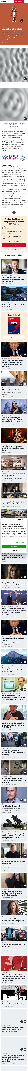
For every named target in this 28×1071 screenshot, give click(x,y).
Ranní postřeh (6, 553)
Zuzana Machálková (6, 368)
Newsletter (6, 387)
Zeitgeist (9, 693)
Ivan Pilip (4, 812)
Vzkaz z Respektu (11, 387)
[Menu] (26, 2)
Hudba (3, 444)
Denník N (9, 784)
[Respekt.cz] (3, 1)
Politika (3, 500)
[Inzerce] (14, 158)
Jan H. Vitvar (4, 982)
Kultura (3, 26)
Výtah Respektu (11, 358)
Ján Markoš (4, 784)
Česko (3, 721)
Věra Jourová (4, 561)
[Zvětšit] (14, 65)
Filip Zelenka (4, 480)
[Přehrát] (21, 271)
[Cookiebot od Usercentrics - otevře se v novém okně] (17, 520)
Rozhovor (4, 748)
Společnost (4, 302)
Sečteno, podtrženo (12, 471)
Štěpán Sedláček (5, 701)
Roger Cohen (4, 587)
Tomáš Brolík (4, 396)
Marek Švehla (4, 283)
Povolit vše (14, 546)
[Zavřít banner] (25, 519)
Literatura (4, 1001)
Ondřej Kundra (13, 506)
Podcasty (5, 358)
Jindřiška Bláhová (5, 1063)
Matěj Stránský (5, 953)
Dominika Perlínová (6, 646)
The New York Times (12, 587)
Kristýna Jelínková (5, 506)
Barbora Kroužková (6, 897)
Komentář (6, 275)
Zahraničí (4, 580)
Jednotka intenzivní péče (13, 665)
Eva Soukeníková (5, 424)
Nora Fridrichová (5, 923)
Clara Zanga (4, 309)
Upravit (13, 550)
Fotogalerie (4, 942)
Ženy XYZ (9, 415)
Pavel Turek (4, 452)
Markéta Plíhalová (5, 674)
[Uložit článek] (21, 21)
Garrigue (10, 636)
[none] (25, 78)
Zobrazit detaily (20, 542)
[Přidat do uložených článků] (25, 271)
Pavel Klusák (4, 42)
